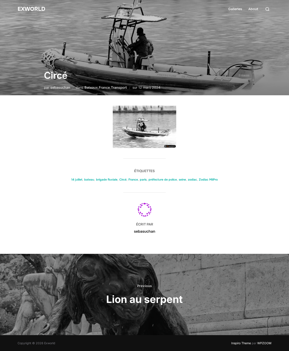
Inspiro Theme (241, 343)
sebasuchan (60, 87)
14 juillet (76, 179)
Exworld (31, 9)
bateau (89, 179)
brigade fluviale (106, 179)
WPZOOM (264, 343)
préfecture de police (163, 179)
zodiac (192, 179)
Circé (123, 179)
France (104, 87)
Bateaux (91, 87)
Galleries (235, 9)
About (253, 9)
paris (143, 179)
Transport (119, 87)
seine (182, 179)
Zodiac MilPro (208, 179)
